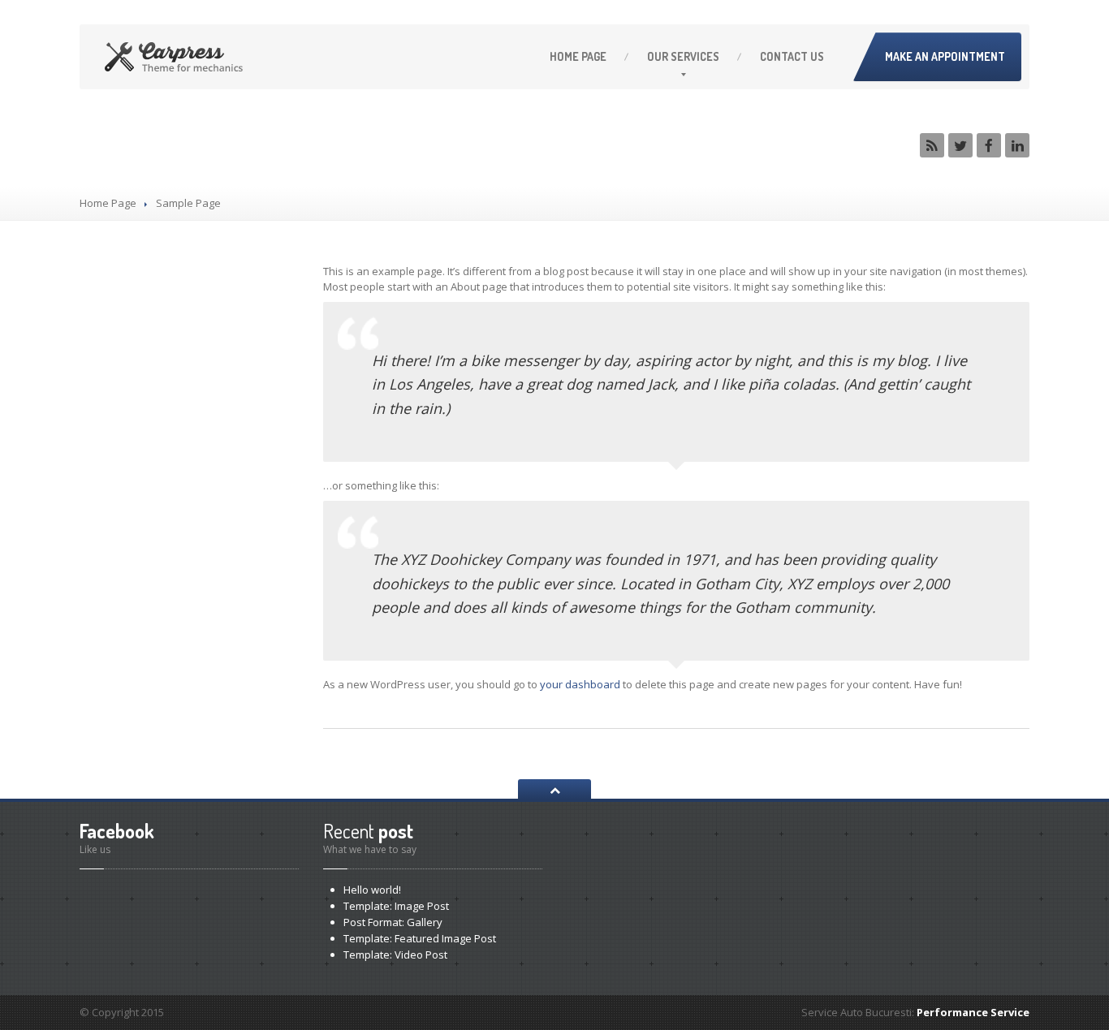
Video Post (395, 954)
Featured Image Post (419, 938)
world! (372, 889)
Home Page (108, 203)
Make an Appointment (945, 56)
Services (683, 56)
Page (578, 56)
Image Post (396, 906)
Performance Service (973, 1012)
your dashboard (580, 684)
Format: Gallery (392, 922)
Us (792, 56)
